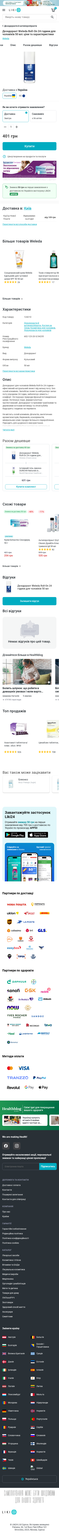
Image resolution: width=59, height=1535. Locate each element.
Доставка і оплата (11, 1185)
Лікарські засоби (10, 1255)
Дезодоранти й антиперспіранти (32, 324)
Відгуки (53, 45)
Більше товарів (11, 299)
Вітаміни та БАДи (11, 1265)
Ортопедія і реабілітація (14, 1283)
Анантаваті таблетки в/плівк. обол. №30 (16, 744)
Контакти (7, 1190)
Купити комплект (26, 486)
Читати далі (8, 430)
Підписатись (48, 1166)
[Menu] (3, 10)
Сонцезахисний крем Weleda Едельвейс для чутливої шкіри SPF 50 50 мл (18, 276)
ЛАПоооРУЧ (8, 1297)
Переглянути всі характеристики (19, 371)
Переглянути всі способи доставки (20, 224)
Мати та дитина (10, 1288)
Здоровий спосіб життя (13, 1307)
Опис (13, 45)
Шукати (53, 17)
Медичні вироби (10, 1274)
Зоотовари (7, 1302)
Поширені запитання (12, 1194)
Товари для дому (10, 1293)
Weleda (5, 38)
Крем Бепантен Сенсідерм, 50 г (17, 541)
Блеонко (23, 779)
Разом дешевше (32, 45)
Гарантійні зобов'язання (14, 1229)
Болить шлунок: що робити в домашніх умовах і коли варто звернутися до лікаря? (22, 690)
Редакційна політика (12, 1233)
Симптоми (7, 1316)
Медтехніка (7, 1279)
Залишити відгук (29, 601)
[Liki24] (9, 1512)
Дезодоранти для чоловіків (37, 330)
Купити (29, 146)
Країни (5, 1216)
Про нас (6, 1211)
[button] (16, 116)
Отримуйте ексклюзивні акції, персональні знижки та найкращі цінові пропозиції (26, 1156)
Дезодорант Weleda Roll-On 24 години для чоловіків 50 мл (30, 455)
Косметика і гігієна (11, 1260)
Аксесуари (7, 1312)
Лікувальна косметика (13, 1269)
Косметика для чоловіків (42, 328)
